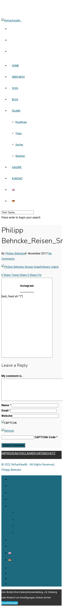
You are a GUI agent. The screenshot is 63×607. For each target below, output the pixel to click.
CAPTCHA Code (45, 437)
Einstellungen (9, 603)
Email (5, 410)
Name (6, 405)
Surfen (19, 144)
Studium (20, 156)
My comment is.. (12, 376)
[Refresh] (7, 430)
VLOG (15, 88)
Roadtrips (21, 122)
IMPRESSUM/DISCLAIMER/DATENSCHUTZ (28, 453)
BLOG (15, 99)
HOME (15, 65)
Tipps (18, 133)
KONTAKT (17, 178)
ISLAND (16, 110)
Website (6, 415)
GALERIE (17, 167)
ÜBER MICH (18, 77)
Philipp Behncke (15, 253)
